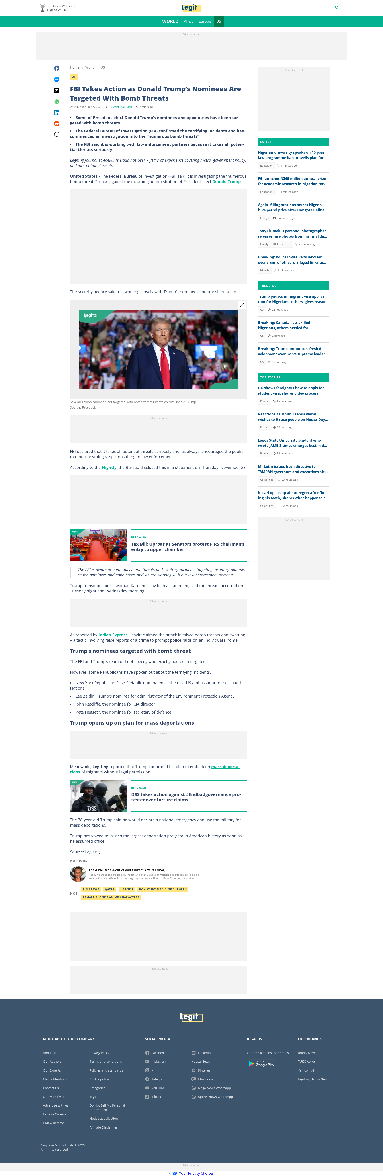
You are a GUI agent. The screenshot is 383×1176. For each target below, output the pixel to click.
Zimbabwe (91, 889)
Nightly (109, 467)
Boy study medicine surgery (163, 889)
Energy (264, 218)
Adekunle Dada (122, 107)
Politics (264, 427)
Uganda (126, 889)
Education (266, 165)
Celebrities (267, 480)
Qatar (110, 889)
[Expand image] (242, 305)
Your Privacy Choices (196, 1173)
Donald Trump (226, 181)
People (264, 401)
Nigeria (264, 270)
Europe (205, 21)
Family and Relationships (275, 244)
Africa (188, 21)
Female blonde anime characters (111, 897)
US (218, 21)
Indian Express (112, 634)
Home (74, 67)
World (170, 21)
